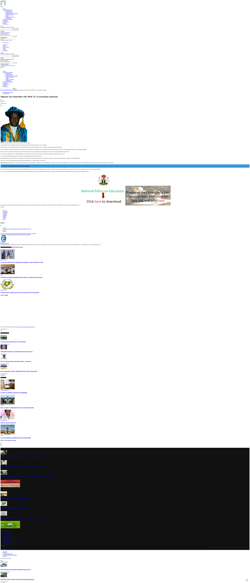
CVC (17, 145)
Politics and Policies (10, 17)
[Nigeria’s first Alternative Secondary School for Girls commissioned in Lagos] (4, 464)
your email (15, 36)
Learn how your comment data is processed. (26, 326)
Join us (4, 45)
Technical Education (5, 390)
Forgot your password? (5, 32)
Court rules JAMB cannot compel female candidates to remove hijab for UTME (22, 262)
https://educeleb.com (5, 243)
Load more (3, 375)
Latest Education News (8, 9)
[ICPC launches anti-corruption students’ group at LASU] (4, 567)
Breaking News (4, 420)
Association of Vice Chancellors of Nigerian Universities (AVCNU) (17, 228)
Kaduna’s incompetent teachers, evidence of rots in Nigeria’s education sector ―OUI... (23, 518)
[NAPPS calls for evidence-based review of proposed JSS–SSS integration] (8, 288)
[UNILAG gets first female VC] (8, 419)
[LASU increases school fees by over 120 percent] (4, 339)
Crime (2, 274)
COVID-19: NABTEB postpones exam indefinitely (14, 392)
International (8, 18)
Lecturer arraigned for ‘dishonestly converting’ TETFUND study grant (21, 233)
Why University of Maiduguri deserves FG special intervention (17, 407)
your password (16, 30)
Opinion (5, 22)
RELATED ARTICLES (6, 247)
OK (1, 560)
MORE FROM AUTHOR (17, 247)
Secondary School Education (12, 13)
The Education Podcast (8, 19)
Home (4, 8)
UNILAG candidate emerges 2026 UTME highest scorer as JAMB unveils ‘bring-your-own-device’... (27, 476)
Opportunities (6, 21)
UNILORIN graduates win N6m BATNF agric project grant (16, 351)
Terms (4, 49)
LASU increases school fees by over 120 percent (13, 341)
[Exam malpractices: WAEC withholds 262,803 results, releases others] (4, 368)
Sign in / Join (6, 42)
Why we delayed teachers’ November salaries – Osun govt (16, 361)
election (4, 231)
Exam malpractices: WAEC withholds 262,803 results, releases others (19, 371)
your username (16, 28)
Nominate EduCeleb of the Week (10, 555)
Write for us (5, 24)
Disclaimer (5, 50)
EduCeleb (3, 101)
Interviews (5, 20)
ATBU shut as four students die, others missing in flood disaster (17, 579)
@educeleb (13, 440)
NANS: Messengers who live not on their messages (14, 508)
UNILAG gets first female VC (8, 422)
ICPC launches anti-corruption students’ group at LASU (16, 569)
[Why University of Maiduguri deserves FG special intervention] (8, 404)
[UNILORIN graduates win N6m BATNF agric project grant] (4, 349)
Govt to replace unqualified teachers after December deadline (17, 234)
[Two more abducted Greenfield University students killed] (8, 434)
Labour (7, 15)
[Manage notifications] (247, 580)
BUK (4, 230)
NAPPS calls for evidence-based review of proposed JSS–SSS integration (20, 292)
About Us (5, 44)
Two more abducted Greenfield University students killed (16, 437)
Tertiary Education (9, 14)
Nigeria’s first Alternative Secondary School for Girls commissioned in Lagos (21, 467)
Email (4, 48)
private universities (82, 149)
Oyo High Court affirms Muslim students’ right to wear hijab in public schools (21, 277)
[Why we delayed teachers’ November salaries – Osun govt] (4, 358)
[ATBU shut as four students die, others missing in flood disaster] (4, 576)
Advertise (5, 552)
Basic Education (9, 12)
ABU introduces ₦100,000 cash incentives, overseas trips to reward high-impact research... (25, 457)
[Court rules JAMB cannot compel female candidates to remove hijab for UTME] (8, 258)
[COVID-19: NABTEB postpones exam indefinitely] (8, 388)
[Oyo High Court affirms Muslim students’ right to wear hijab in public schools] (8, 273)
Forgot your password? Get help (7, 59)
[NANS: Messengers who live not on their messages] (4, 505)
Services (5, 556)
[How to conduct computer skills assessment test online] (4, 495)
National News (9, 11)
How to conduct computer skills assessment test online (15, 498)
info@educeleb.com (9, 548)
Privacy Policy (6, 47)
